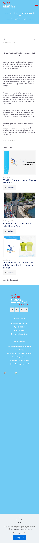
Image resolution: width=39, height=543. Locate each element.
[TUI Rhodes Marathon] (9, 4)
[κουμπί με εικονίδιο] (12, 310)
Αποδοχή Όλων (19, 538)
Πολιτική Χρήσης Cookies (19, 357)
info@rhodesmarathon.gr (21, 334)
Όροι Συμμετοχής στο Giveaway (19, 360)
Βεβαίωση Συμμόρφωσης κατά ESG (19, 364)
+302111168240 (20, 327)
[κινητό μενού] (36, 4)
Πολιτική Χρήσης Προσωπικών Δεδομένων (19, 353)
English (18, 18)
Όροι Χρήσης (19, 350)
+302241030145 (20, 330)
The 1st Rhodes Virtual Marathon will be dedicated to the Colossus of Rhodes (18, 265)
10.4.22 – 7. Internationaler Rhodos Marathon (19, 181)
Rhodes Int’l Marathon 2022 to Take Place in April (17, 224)
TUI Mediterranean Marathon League (19, 346)
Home (11, 18)
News (24, 18)
